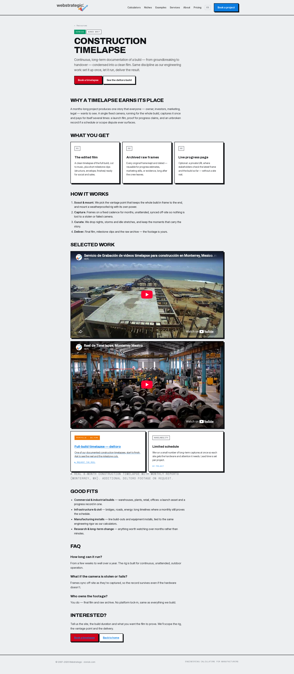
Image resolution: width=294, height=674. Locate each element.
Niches (148, 7)
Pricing (197, 7)
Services (175, 7)
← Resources (80, 25)
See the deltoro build (119, 80)
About (186, 7)
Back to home (111, 637)
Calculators (134, 7)
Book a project (226, 7)
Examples (160, 7)
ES (207, 7)
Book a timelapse (88, 80)
